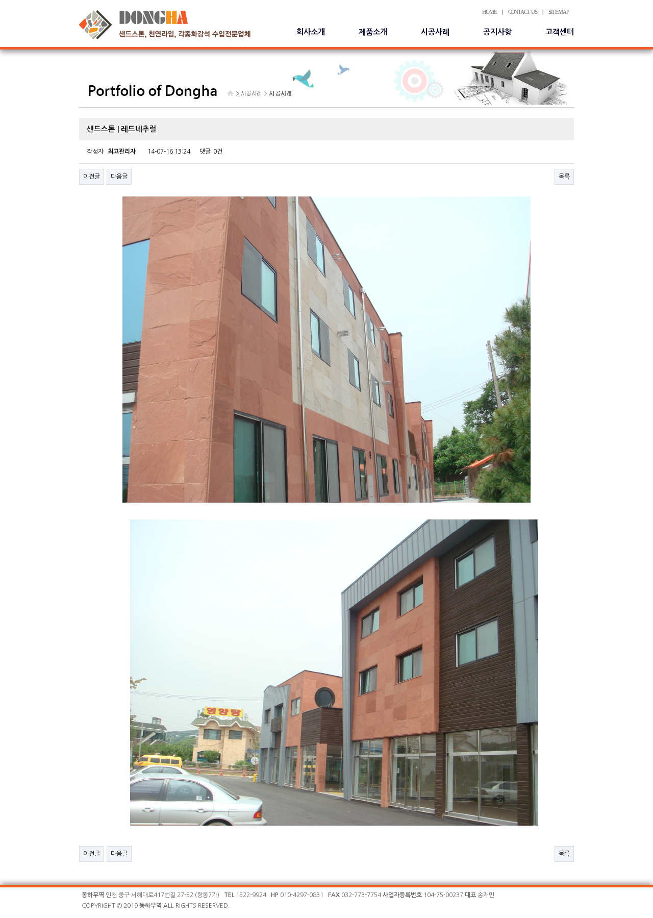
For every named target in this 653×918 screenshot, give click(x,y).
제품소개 (373, 32)
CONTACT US (522, 12)
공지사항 (497, 32)
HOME (489, 12)
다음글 (119, 176)
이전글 (91, 176)
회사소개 (310, 32)
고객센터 (559, 32)
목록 (564, 176)
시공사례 (435, 32)
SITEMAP (558, 12)
